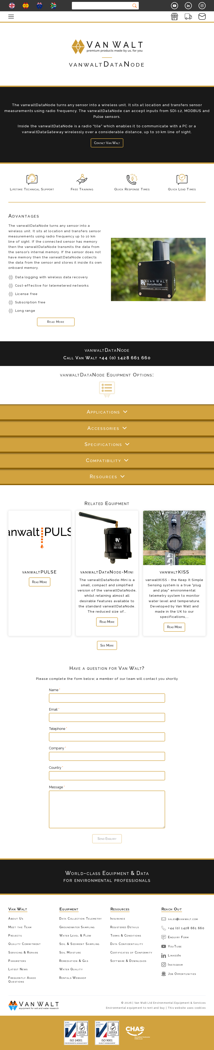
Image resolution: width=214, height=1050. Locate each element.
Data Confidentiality (126, 944)
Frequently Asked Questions (22, 979)
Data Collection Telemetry (80, 918)
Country (56, 768)
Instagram (175, 964)
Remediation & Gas (73, 960)
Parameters (17, 960)
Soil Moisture (70, 952)
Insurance (117, 918)
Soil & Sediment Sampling (79, 944)
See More (107, 645)
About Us (15, 918)
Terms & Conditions (125, 935)
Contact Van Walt (107, 143)
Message (57, 787)
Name (54, 690)
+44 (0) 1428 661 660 (186, 928)
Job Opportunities (182, 973)
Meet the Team (20, 927)
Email (54, 709)
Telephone (58, 729)
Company (57, 748)
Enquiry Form (178, 937)
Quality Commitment (24, 944)
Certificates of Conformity (131, 952)
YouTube (175, 946)
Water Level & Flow (75, 935)
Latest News (18, 969)
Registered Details (124, 927)
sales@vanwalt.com (183, 919)
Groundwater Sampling (77, 927)
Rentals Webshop (72, 977)
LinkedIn (174, 955)
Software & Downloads (128, 960)
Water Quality (71, 969)
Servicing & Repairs (23, 952)
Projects (15, 935)
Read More (39, 582)
